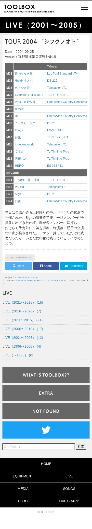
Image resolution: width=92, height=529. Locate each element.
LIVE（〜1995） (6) (17, 355)
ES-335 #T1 (55, 130)
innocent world (25, 144)
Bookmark (76, 266)
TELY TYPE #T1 (57, 137)
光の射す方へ (24, 80)
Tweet (19, 266)
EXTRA (46, 393)
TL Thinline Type (58, 151)
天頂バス (21, 158)
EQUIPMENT (23, 476)
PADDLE (21, 187)
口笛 (18, 201)
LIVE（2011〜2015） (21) (22, 320)
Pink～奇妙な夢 (25, 102)
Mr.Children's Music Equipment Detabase (29, 8)
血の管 (19, 109)
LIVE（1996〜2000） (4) (21, 346)
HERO (19, 165)
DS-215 (52, 80)
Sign (18, 194)
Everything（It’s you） (29, 95)
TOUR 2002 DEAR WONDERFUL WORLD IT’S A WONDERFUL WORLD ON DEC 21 (41, 280)
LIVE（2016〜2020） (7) (21, 311)
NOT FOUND (46, 411)
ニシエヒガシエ (25, 123)
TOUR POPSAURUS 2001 (25, 277)
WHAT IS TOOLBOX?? (46, 375)
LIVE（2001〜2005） (19, 257)
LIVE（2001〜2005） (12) (22, 338)
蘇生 (18, 137)
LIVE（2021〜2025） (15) (22, 302)
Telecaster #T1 (57, 87)
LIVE (69, 476)
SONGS (69, 489)
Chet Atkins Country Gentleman (68, 102)
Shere (47, 266)
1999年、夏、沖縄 (27, 180)
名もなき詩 (22, 87)
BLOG (23, 501)
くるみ (19, 151)
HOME (46, 464)
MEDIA (23, 489)
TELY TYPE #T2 (57, 95)
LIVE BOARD (69, 501)
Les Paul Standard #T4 (62, 73)
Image (19, 130)
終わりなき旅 (24, 73)
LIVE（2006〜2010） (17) (22, 329)
